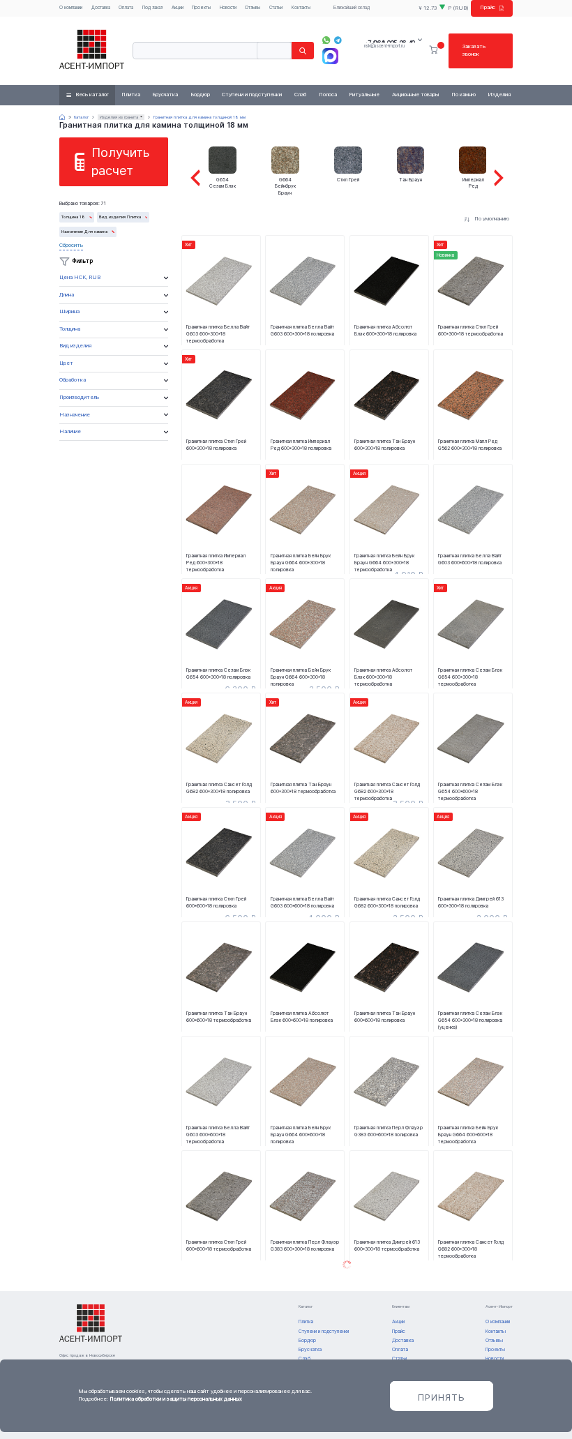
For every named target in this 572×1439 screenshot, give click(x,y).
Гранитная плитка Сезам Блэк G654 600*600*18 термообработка (470, 791)
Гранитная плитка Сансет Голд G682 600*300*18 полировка (219, 787)
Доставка (100, 7)
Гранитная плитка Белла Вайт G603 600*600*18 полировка (470, 559)
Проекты (201, 7)
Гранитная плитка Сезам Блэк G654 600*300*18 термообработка (470, 676)
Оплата (126, 7)
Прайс (487, 7)
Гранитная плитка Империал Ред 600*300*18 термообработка (216, 562)
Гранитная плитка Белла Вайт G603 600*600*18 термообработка (218, 1134)
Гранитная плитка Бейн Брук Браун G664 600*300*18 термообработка (384, 562)
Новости (228, 7)
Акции (177, 7)
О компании (70, 7)
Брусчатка (165, 94)
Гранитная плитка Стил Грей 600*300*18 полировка (216, 444)
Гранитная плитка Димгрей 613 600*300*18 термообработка (387, 1245)
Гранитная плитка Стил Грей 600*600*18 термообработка (218, 1245)
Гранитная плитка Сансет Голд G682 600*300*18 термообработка (387, 791)
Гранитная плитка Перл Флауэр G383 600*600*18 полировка (388, 1131)
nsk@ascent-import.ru (384, 46)
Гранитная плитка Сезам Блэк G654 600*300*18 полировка (218, 673)
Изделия (499, 94)
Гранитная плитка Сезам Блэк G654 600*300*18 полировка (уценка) (470, 1020)
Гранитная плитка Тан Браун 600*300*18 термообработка (303, 787)
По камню (463, 94)
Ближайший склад (351, 7)
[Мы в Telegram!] (338, 40)
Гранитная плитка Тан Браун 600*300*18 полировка (384, 444)
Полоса (328, 94)
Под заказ (152, 7)
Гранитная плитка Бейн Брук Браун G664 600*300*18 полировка (301, 562)
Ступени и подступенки (252, 94)
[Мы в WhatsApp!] (326, 40)
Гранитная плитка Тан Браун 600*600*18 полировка (384, 1016)
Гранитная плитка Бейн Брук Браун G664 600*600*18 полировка (301, 1134)
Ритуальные (364, 94)
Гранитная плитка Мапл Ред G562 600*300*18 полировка (470, 444)
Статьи (276, 7)
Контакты (301, 7)
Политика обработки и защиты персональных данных (176, 1399)
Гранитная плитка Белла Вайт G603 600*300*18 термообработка (218, 333)
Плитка (130, 94)
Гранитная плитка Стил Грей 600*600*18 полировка (216, 902)
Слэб (300, 94)
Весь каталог (92, 94)
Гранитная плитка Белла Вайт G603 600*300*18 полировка (302, 330)
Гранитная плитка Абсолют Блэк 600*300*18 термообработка (383, 676)
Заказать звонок (474, 50)
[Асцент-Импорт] (91, 50)
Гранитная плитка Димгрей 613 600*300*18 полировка (471, 902)
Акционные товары (415, 94)
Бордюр (200, 94)
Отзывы (252, 7)
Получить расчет (120, 161)
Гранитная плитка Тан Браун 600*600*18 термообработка (218, 1016)
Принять (441, 1397)
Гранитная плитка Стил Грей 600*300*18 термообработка (470, 330)
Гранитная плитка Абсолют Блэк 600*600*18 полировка (302, 1016)
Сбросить (71, 245)
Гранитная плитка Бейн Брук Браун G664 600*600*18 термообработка (468, 1134)
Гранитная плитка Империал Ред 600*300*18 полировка (301, 444)
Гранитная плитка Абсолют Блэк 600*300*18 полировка (385, 330)
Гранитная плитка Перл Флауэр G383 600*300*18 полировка (305, 1245)
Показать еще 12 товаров (346, 1265)
